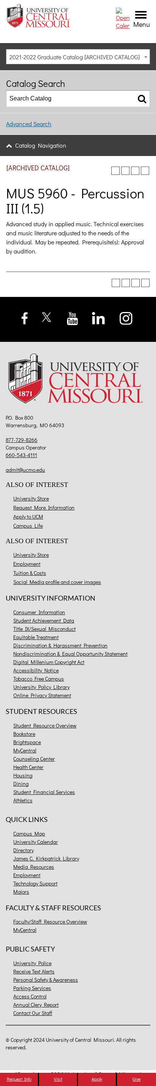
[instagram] (126, 317)
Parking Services (32, 988)
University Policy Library (41, 687)
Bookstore (24, 733)
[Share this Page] (125, 171)
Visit (58, 1079)
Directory (23, 850)
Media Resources (33, 866)
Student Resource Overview (44, 725)
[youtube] (72, 317)
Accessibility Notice (36, 670)
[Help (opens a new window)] (145, 171)
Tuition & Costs (29, 572)
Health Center (28, 767)
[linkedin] (98, 317)
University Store (31, 498)
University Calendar (35, 841)
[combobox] (78, 56)
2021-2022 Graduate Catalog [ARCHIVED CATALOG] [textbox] (74, 57)
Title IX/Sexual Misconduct (44, 628)
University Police (32, 963)
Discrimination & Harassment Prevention (60, 645)
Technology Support (35, 883)
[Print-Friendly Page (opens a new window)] (135, 171)
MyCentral (24, 750)
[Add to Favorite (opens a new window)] (115, 171)
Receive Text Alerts (34, 971)
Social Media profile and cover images (57, 581)
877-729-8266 (21, 439)
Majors (21, 891)
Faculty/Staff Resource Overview (50, 921)
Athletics (23, 800)
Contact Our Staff (32, 1012)
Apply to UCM (28, 516)
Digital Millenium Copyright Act (48, 662)
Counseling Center (34, 758)
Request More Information (44, 507)
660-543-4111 (21, 455)
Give (136, 1079)
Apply (97, 1079)
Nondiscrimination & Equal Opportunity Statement (70, 653)
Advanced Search (28, 124)
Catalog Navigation (40, 145)
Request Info (19, 1079)
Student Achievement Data (43, 620)
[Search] (142, 98)
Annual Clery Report (36, 1004)
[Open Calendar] (122, 18)
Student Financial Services (44, 792)
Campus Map (29, 833)
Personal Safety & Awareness (45, 979)
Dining (21, 783)
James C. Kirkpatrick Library (46, 858)
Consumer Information (39, 612)
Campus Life (28, 525)
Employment (27, 563)
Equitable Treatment (36, 637)
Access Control (30, 996)
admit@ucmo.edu (25, 469)
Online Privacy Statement (42, 695)
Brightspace (27, 742)
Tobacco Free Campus (38, 678)
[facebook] (25, 317)
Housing (23, 775)
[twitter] (47, 316)
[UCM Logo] (78, 379)
